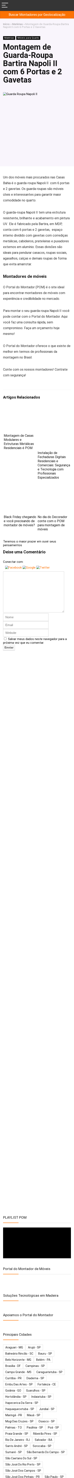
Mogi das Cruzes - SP (19, 1421)
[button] (14, 567)
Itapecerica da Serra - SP (21, 1402)
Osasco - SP (46, 1421)
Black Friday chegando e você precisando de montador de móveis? (20, 521)
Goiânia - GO (13, 1390)
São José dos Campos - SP (23, 1470)
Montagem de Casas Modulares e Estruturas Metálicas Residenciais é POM (19, 442)
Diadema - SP (35, 1378)
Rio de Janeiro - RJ (17, 1439)
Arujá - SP (34, 1347)
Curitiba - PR (13, 1378)
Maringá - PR (13, 1415)
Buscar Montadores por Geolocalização (37, 15)
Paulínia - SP (35, 1427)
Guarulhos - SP (35, 1390)
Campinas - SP (35, 1366)
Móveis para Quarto (28, 38)
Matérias (17, 24)
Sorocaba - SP (42, 1446)
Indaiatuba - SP (41, 1396)
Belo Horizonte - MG (18, 1359)
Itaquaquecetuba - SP (19, 1409)
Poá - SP (53, 1427)
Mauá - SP (33, 1415)
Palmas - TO (13, 1427)
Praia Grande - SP (16, 1433)
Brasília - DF (13, 1366)
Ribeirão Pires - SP (45, 1433)
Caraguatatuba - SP (49, 1372)
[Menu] (5, 5)
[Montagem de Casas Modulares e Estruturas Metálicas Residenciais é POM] (20, 409)
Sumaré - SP (13, 1452)
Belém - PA (43, 1359)
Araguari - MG (14, 1347)
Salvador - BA (43, 1439)
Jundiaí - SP (46, 1409)
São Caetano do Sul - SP (21, 1458)
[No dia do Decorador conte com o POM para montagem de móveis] (54, 491)
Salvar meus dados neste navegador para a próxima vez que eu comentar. (35, 641)
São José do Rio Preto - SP (22, 1464)
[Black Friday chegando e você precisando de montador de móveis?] (20, 491)
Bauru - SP (45, 1353)
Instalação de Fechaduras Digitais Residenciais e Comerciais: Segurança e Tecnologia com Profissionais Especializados (54, 465)
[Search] (68, 5)
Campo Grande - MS (18, 1372)
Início (6, 24)
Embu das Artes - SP (19, 1384)
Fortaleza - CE (47, 1384)
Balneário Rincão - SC (19, 1353)
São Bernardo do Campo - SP (46, 1452)
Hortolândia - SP (16, 1396)
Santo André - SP (16, 1446)
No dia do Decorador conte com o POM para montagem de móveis (52, 523)
